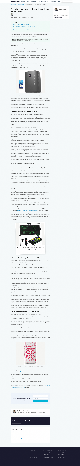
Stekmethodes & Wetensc (55, 1)
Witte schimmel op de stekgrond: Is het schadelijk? (23, 434)
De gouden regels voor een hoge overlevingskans (22, 29)
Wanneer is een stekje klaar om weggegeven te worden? (24, 431)
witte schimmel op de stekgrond (17, 371)
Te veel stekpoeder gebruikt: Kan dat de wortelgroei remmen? (26, 438)
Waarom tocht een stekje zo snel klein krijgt (21, 24)
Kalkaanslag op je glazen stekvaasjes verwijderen (23, 436)
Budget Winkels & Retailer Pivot (63, 452)
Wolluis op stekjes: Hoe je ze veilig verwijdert (22, 440)
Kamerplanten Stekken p (25, 1)
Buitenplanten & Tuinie (35, 1)
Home (12, 4)
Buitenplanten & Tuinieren (34, 455)
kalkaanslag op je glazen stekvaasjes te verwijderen (27, 210)
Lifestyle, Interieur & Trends (48, 457)
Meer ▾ (63, 1)
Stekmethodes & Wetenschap (49, 452)
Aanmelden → (40, 401)
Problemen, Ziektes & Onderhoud (19, 4)
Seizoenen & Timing (61, 457)
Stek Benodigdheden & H (45, 1)
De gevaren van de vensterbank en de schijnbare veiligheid (24, 26)
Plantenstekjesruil (15, 1)
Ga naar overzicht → (16, 423)
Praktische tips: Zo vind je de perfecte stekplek (22, 28)
